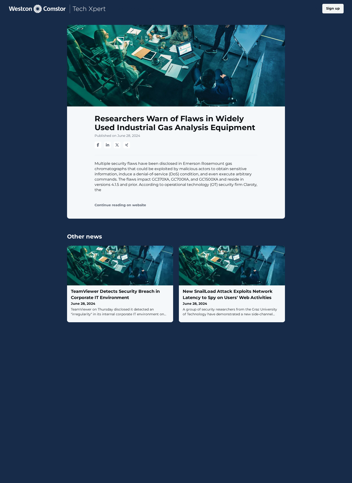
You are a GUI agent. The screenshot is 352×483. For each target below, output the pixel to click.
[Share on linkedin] (107, 145)
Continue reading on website (120, 205)
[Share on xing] (126, 145)
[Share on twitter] (117, 145)
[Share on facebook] (98, 145)
